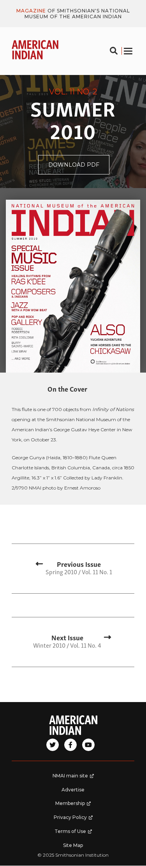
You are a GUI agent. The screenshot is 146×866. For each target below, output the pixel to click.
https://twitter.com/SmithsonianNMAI (52, 745)
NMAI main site (76, 778)
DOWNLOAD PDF (78, 167)
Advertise (73, 790)
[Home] (73, 725)
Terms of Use (77, 833)
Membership (77, 805)
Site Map (73, 845)
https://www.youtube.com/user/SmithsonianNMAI (88, 745)
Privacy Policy (77, 819)
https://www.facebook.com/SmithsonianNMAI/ (70, 745)
